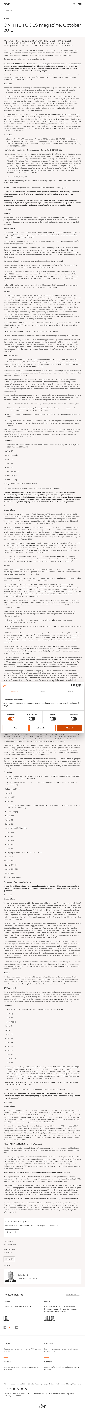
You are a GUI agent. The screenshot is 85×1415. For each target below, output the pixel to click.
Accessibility (21, 1384)
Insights (9, 10)
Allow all (69, 728)
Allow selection (43, 728)
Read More (8, 84)
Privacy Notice (9, 1384)
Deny (16, 728)
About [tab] (70, 692)
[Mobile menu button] (79, 4)
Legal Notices (49, 1384)
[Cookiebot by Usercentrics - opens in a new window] (72, 685)
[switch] (32, 718)
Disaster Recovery (35, 1384)
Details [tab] (42, 692)
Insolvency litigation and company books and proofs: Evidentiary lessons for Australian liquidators (60, 1309)
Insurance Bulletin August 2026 (17, 1306)
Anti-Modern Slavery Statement (68, 1384)
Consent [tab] (14, 692)
